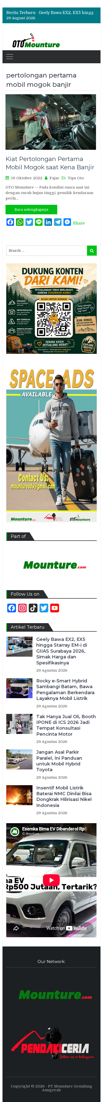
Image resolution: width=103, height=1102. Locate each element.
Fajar (54, 178)
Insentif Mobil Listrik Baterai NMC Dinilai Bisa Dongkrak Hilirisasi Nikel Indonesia (64, 796)
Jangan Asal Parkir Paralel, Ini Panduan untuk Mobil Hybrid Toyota (59, 760)
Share (79, 223)
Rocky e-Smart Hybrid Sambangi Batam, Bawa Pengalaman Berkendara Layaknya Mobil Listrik (65, 689)
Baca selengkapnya (31, 210)
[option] (68, 13)
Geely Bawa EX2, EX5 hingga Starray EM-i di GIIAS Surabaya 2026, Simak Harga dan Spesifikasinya (61, 651)
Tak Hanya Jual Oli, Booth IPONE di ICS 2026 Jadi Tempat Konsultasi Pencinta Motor (66, 725)
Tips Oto (76, 178)
